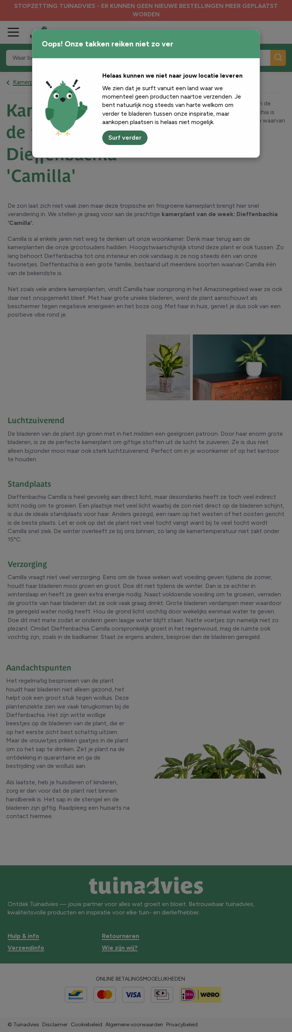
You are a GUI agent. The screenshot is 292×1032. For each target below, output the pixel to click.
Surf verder (124, 137)
